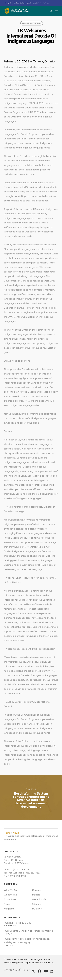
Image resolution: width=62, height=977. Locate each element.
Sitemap (36, 904)
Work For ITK (39, 899)
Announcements (32, 23)
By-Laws (37, 908)
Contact (36, 890)
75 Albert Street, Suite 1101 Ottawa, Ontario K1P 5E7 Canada (16, 860)
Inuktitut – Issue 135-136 (17, 922)
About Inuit (10, 899)
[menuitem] (8, 3)
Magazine (9, 908)
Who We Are (11, 890)
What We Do (10, 894)
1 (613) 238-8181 (20, 869)
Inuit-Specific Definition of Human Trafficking (28, 930)
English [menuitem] (8, 3)
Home (7, 832)
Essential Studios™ (44, 962)
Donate (36, 894)
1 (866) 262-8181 (32, 872)
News (16, 832)
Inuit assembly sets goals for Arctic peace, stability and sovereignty (27, 940)
